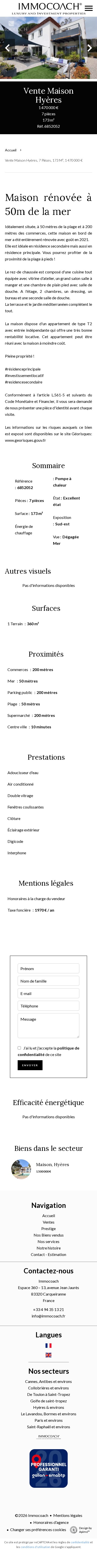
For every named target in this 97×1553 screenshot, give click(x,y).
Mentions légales (67, 1515)
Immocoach (49, 1281)
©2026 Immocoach (31, 1515)
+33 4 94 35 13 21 (48, 1309)
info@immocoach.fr (48, 1315)
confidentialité (80, 1542)
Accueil (10, 150)
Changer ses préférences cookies (38, 1529)
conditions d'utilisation (35, 1547)
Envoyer (30, 1065)
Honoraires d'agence (51, 1522)
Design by (85, 1530)
